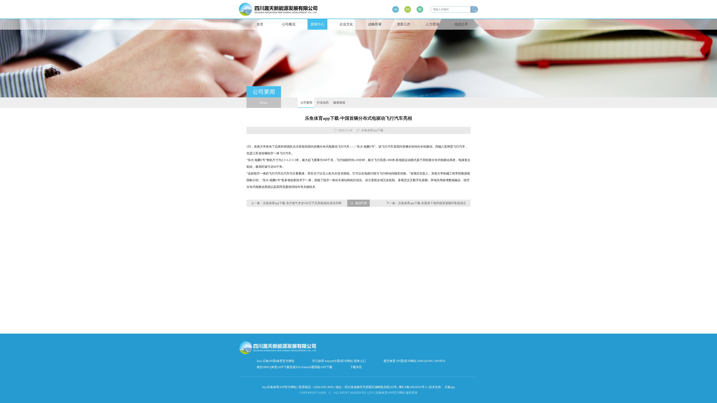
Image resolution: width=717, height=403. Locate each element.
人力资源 (432, 24)
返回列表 (361, 203)
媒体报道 (339, 102)
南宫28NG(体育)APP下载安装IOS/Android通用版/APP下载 (294, 367)
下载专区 (356, 367)
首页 (260, 24)
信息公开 (461, 24)
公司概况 (288, 24)
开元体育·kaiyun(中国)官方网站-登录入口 (339, 361)
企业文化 (346, 24)
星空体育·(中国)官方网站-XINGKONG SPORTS (415, 361)
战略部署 (375, 24)
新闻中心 (317, 24)
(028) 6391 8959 (324, 387)
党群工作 (403, 24)
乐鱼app (450, 387)
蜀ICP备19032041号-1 (413, 387)
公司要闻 (306, 102)
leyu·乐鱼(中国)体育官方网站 (275, 361)
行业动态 (322, 102)
